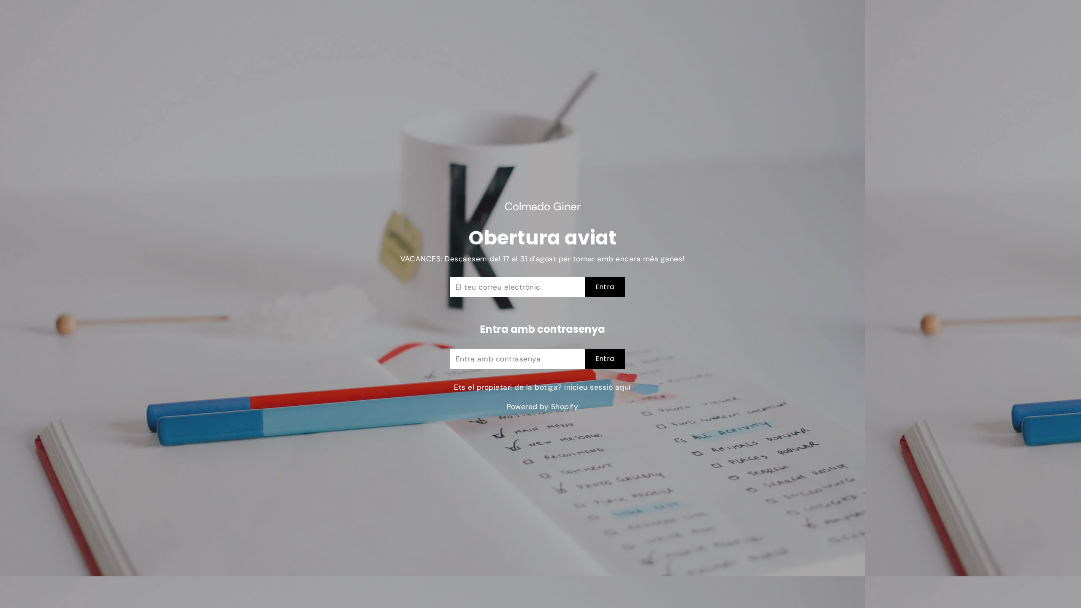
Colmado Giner (543, 207)
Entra (604, 287)
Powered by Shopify (542, 406)
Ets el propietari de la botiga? (542, 387)
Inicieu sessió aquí (597, 387)
